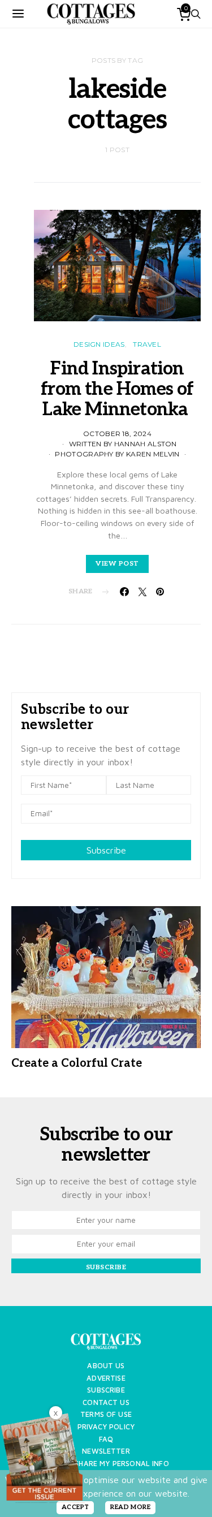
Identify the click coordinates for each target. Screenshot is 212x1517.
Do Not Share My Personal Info (106, 1463)
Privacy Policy (106, 1427)
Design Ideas (99, 344)
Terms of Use (106, 1414)
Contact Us (106, 1402)
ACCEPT (75, 1507)
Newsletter (106, 1451)
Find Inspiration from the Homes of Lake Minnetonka (117, 389)
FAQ (106, 1439)
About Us (105, 1365)
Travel (147, 344)
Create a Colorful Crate (76, 1063)
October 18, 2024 (117, 433)
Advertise (105, 1378)
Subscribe (106, 850)
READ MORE (130, 1507)
